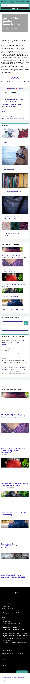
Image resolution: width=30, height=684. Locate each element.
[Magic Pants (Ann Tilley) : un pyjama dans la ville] (12, 278)
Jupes (3, 114)
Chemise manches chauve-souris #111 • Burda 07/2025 (13, 576)
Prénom (4, 665)
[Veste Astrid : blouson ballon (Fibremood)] (12, 291)
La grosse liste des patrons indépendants (12, 192)
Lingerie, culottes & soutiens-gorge (10, 612)
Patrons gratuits (6, 606)
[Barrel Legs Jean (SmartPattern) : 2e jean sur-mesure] (12, 304)
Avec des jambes (7, 116)
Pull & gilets (5, 615)
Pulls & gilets (5, 109)
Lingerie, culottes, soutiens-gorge (11, 104)
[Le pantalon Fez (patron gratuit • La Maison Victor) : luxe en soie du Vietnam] (12, 251)
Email (3, 659)
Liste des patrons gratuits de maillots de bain (13, 168)
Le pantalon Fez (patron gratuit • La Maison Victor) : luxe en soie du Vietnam (15, 256)
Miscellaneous (15, 28)
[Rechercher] (26, 323)
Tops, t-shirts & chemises (9, 106)
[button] (12, 78)
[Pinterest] (2, 680)
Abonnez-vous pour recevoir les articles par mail (15, 2)
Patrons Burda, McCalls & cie (9, 610)
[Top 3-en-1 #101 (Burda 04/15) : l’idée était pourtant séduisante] (12, 264)
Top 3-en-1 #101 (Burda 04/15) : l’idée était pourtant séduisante (14, 451)
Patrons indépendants (7, 608)
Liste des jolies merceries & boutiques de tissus (12, 217)
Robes (3, 111)
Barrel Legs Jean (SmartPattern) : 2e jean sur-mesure (14, 546)
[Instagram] (5, 680)
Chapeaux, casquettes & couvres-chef (13, 118)
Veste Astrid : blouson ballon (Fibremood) (14, 514)
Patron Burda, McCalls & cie (10, 102)
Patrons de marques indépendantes (12, 99)
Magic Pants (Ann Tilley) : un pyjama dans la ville (14, 484)
